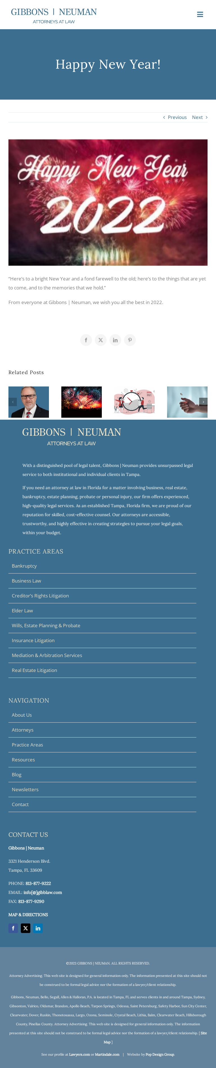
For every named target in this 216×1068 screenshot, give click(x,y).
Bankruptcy (24, 566)
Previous (177, 117)
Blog (16, 774)
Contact (20, 804)
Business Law (26, 580)
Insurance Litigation (33, 640)
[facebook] (13, 928)
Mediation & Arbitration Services (47, 655)
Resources (23, 759)
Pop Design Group (160, 1054)
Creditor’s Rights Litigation (40, 595)
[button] (12, 402)
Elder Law (22, 610)
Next (197, 117)
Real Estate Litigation (34, 670)
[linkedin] (38, 928)
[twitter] (25, 928)
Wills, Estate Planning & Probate (46, 625)
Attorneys (22, 730)
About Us (22, 715)
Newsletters (25, 789)
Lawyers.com (79, 1054)
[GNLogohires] (54, 11)
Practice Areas (27, 744)
